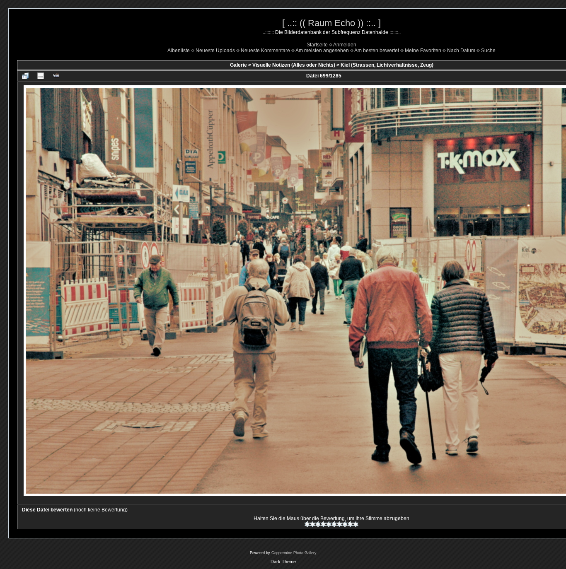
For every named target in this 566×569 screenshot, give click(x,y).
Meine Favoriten (423, 50)
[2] (312, 524)
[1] (307, 524)
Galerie (238, 65)
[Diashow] (55, 75)
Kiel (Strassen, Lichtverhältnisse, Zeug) (387, 65)
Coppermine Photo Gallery (294, 553)
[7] (339, 524)
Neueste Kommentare (265, 50)
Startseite (317, 45)
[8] (345, 524)
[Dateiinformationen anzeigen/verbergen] (40, 75)
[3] (318, 524)
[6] (334, 524)
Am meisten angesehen (322, 50)
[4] (323, 524)
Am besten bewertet (376, 50)
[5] (328, 524)
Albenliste (178, 50)
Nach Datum (461, 50)
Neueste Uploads (215, 50)
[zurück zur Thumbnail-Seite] (25, 75)
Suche (488, 50)
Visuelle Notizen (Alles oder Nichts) (293, 65)
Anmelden (344, 45)
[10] (355, 524)
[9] (350, 524)
